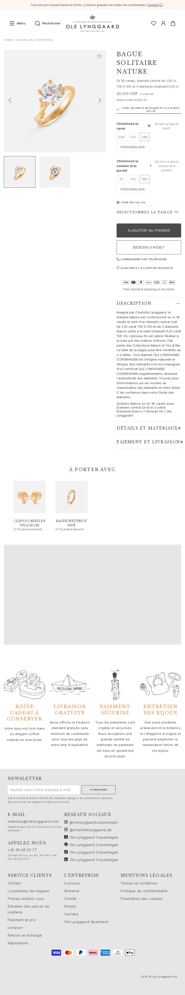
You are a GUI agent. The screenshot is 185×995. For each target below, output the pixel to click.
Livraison (15, 927)
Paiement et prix (22, 920)
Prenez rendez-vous (26, 899)
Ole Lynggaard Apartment (86, 922)
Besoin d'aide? (149, 247)
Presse (70, 906)
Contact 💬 (155, 5)
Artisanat (71, 891)
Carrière (71, 914)
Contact (14, 883)
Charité (70, 899)
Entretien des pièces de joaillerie (28, 909)
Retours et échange (25, 935)
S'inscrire (98, 789)
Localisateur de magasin (29, 891)
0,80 (121, 137)
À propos (72, 883)
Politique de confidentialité (144, 891)
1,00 (133, 137)
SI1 (121, 179)
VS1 (144, 179)
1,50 (144, 137)
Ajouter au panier (149, 231)
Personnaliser (133, 147)
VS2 (133, 179)
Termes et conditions (139, 883)
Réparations (18, 943)
